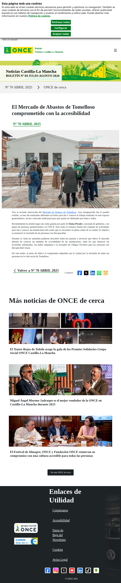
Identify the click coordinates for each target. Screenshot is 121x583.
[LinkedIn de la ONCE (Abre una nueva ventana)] (80, 570)
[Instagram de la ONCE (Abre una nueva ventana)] (56, 570)
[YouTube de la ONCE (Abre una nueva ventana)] (72, 570)
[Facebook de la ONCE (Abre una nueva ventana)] (48, 570)
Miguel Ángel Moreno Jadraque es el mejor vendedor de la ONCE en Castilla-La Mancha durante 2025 (56, 402)
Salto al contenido (10, 40)
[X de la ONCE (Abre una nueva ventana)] (64, 570)
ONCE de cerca (55, 87)
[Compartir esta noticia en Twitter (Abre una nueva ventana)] (86, 272)
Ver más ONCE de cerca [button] (60, 472)
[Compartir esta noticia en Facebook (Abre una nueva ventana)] (79, 272)
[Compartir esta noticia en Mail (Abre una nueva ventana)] (105, 272)
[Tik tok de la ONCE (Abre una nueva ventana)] (88, 570)
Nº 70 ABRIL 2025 (18, 87)
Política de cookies (39, 15)
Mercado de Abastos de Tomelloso (59, 212)
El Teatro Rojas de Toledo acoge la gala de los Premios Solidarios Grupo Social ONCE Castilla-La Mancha (58, 351)
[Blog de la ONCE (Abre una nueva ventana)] (96, 570)
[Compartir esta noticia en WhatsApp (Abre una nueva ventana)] (99, 272)
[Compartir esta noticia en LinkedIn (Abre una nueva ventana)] (92, 272)
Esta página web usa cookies (22, 3)
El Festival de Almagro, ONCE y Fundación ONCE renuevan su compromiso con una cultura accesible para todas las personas (52, 453)
